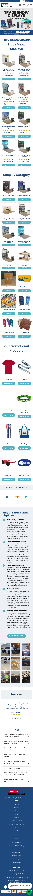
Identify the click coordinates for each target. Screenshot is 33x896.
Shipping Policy (16, 852)
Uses (16, 830)
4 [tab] (20, 719)
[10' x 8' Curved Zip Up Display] (8, 118)
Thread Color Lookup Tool (16, 824)
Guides (16, 817)
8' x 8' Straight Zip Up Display (24, 98)
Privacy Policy (16, 842)
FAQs (16, 811)
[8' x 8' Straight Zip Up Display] (24, 89)
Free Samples (16, 862)
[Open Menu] (31, 5)
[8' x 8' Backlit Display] (8, 146)
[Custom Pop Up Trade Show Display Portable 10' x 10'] (8, 60)
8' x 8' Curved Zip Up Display (24, 156)
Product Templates (16, 859)
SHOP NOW (8, 199)
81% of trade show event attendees (18, 594)
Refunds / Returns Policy (16, 846)
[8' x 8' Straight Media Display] (8, 89)
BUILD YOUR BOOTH (16, 636)
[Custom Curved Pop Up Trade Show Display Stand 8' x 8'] (24, 60)
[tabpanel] (16, 708)
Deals (16, 814)
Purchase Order (16, 855)
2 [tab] (15, 719)
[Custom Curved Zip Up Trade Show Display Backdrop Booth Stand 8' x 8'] (24, 118)
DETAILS (28, 1)
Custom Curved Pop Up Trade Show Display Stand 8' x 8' (24, 70)
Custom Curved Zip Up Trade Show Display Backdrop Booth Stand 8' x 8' (24, 129)
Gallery (16, 807)
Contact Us (16, 827)
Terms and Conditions (16, 849)
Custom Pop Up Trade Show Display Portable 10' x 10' (9, 70)
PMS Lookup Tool (17, 821)
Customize (9, 79)
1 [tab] (13, 719)
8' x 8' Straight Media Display (8, 98)
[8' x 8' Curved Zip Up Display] (24, 146)
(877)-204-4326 (19, 871)
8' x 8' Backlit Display (8, 155)
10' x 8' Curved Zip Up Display (8, 127)
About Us (16, 804)
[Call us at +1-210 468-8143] (27, 5)
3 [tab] (18, 719)
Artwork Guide (16, 834)
